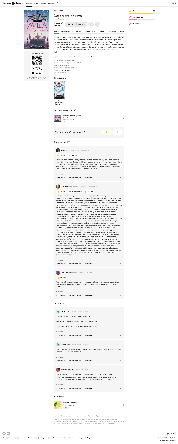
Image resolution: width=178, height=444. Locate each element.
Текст (55, 10)
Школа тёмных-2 (64, 70)
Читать (70, 24)
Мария (63, 150)
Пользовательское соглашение (14, 438)
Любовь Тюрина (66, 311)
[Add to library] (123, 118)
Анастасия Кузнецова (67, 369)
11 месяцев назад (92, 186)
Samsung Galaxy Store (39, 77)
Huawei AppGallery (32, 78)
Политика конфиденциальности (40, 438)
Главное (29, 3)
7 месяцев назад (84, 150)
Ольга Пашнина (59, 19)
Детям (43, 3)
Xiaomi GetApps (42, 78)
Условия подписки (60, 438)
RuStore (30, 77)
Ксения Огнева (69, 119)
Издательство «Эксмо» (72, 68)
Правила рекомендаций (77, 438)
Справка (90, 438)
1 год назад (89, 272)
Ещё (55, 52)
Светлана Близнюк (66, 186)
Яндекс (173, 441)
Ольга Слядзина (66, 272)
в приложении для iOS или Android (67, 421)
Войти (174, 3)
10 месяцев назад (83, 311)
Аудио (36, 3)
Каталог (51, 3)
